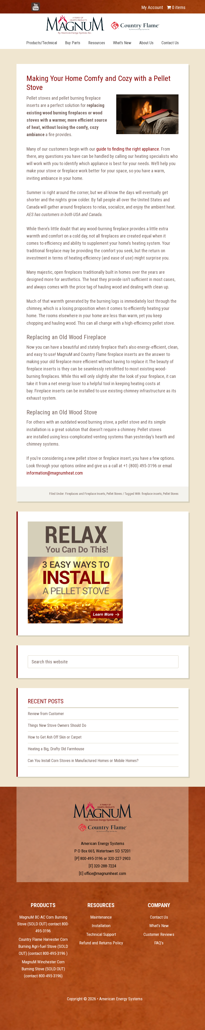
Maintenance (101, 917)
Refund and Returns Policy (101, 942)
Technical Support (101, 934)
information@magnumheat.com (54, 473)
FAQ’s (159, 942)
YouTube (43, 4)
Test (102, 811)
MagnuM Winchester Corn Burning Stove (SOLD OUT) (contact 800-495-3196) (43, 968)
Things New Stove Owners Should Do (57, 725)
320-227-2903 (119, 858)
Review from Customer (46, 713)
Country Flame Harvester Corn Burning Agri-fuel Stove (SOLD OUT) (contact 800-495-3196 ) (43, 946)
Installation (101, 925)
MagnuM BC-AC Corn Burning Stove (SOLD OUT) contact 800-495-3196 (43, 924)
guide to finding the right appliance (127, 149)
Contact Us (159, 917)
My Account (152, 7)
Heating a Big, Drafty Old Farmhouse (56, 749)
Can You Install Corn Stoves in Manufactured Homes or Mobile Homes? (83, 760)
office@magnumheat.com (105, 873)
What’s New (159, 925)
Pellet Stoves (114, 494)
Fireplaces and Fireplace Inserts (85, 494)
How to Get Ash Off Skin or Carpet (55, 737)
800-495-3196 (91, 858)
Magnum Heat (102, 24)
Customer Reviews (159, 934)
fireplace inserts (152, 494)
